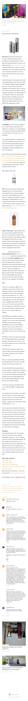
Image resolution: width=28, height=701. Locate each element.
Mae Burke (17, 697)
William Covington (10, 515)
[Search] (25, 2)
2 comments (7, 651)
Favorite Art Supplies (17, 490)
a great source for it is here (17, 65)
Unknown (8, 529)
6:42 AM (8, 603)
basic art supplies (17, 486)
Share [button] (3, 484)
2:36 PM (7, 561)
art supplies (11, 486)
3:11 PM (7, 585)
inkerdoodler (9, 565)
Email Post (7, 484)
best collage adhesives (19, 488)
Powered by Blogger (15, 694)
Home (4, 25)
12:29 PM (8, 525)
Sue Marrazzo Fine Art (11, 499)
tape (18, 471)
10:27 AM (8, 511)
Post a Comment (6, 615)
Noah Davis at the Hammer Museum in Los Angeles (12, 668)
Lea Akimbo (9, 607)
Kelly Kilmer (9, 546)
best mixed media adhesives (7, 490)
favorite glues (12, 492)
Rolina (7, 507)
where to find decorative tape (16, 473)
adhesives (7, 486)
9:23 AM (7, 542)
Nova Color (6, 156)
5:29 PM (7, 503)
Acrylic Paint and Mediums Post (10, 464)
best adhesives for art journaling (8, 488)
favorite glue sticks (5, 492)
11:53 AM (7, 612)
